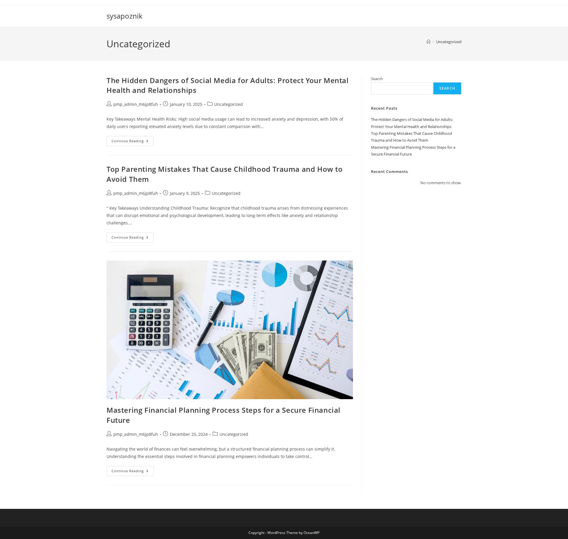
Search (377, 78)
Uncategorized (449, 41)
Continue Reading (133, 142)
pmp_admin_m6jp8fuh (135, 104)
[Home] (428, 41)
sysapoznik (124, 16)
